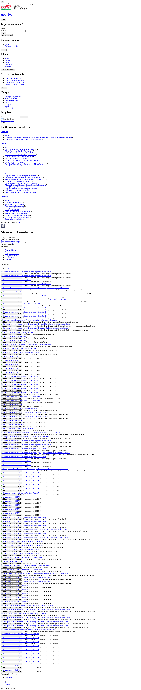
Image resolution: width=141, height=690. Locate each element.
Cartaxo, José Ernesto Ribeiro (19, 156)
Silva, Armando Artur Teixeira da (20, 149)
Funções (7, 102)
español (7, 62)
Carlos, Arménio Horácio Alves (19, 153)
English (7, 58)
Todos (7, 135)
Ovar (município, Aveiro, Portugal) (20, 192)
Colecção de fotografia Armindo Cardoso (23, 139)
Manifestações (14, 204)
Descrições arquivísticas (13, 97)
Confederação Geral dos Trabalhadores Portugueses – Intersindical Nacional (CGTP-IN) (38, 137)
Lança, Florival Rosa (16, 158)
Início (7, 44)
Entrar (3, 20)
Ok (2, 2)
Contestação (13, 219)
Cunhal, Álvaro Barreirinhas (18, 166)
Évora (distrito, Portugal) (17, 187)
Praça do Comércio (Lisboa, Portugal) (21, 189)
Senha (3, 31)
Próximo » (8, 677)
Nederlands (8, 64)
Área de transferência (8, 69)
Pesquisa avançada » (7, 121)
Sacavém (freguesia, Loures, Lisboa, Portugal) (24, 179)
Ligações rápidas (7, 35)
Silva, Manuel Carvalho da (18, 151)
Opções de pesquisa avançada (10, 241)
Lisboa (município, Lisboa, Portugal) (21, 183)
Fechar (20, 222)
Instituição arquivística (12, 100)
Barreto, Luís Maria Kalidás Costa (20, 155)
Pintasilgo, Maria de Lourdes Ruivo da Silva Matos (26, 164)
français (7, 60)
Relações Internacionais (17, 217)
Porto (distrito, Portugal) (17, 190)
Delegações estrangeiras (17, 211)
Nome (3, 143)
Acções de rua (14, 206)
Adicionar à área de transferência (11, 274)
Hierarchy (21, 243)
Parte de (4, 132)
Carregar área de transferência (14, 82)
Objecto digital (10, 108)
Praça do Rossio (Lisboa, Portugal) (21, 176)
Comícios (13, 202)
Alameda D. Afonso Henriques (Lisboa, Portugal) (25, 185)
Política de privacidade (12, 46)
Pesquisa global (8, 119)
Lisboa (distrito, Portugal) (18, 181)
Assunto (4, 196)
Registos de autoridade (12, 98)
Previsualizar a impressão (9, 243)
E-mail (3, 29)
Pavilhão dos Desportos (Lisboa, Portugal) (23, 177)
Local (3, 170)
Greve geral (13, 208)
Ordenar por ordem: (7, 245)
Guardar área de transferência (14, 84)
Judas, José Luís (14, 162)
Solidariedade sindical (17, 215)
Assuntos (8, 104)
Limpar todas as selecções (13, 78)
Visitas (12, 210)
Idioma (4, 50)
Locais (7, 106)
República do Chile (16, 213)
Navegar (4, 88)
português (8, 66)
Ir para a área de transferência (14, 80)
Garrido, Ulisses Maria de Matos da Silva (22, 160)
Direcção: (4, 263)
